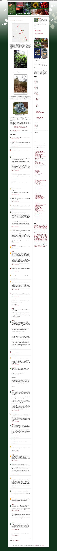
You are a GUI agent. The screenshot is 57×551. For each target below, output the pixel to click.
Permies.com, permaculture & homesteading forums (40, 161)
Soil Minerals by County (38, 195)
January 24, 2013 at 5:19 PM (15, 501)
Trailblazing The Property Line (18, 126)
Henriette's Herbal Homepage (38, 208)
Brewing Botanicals (37, 203)
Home (9, 15)
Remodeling (20, 15)
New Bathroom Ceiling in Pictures (40, 116)
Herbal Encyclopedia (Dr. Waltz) (39, 210)
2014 (35, 92)
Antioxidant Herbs (37, 202)
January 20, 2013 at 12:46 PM (15, 374)
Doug (12, 454)
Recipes (23, 15)
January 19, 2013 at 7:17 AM (15, 194)
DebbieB (13, 267)
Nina (12, 251)
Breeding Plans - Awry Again (39, 117)
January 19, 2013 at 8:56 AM (15, 226)
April (36, 104)
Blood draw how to (37, 181)
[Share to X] (25, 130)
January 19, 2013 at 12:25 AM (15, 138)
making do (46, 240)
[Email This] (23, 130)
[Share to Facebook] (26, 130)
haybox (43, 238)
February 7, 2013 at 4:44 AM (15, 529)
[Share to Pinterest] (27, 130)
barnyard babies (44, 229)
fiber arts (43, 235)
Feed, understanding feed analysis (39, 186)
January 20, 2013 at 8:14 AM (15, 364)
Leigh (15, 127)
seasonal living (44, 242)
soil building (44, 243)
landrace (40, 240)
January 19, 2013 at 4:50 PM (15, 296)
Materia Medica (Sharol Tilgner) (39, 213)
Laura (12, 439)
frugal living (45, 236)
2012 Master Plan (22, 42)
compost (38, 233)
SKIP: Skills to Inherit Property (39, 163)
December (37, 94)
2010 (35, 125)
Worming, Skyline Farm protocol (39, 198)
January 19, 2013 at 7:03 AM (15, 178)
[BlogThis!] (24, 130)
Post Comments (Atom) (16, 540)
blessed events (39, 230)
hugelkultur (46, 238)
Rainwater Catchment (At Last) (40, 118)
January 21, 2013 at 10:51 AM (15, 443)
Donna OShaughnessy (14, 350)
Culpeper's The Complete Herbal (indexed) (40, 204)
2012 (35, 122)
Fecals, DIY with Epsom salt (38, 184)
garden (37, 237)
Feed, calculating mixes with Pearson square (40, 185)
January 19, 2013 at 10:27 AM (15, 264)
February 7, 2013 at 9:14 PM (15, 535)
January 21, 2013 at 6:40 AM (15, 421)
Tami (12, 187)
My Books (43, 15)
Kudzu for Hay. (20, 168)
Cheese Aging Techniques (38, 174)
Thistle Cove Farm (14, 413)
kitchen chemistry (42, 239)
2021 (35, 83)
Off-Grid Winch (37, 159)
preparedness (36, 241)
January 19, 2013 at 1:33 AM (15, 146)
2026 (35, 77)
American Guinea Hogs (43, 225)
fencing (12, 131)
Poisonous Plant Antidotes (38, 194)
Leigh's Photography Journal (39, 33)
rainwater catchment (37, 242)
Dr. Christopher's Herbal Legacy (39, 205)
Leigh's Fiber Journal (38, 30)
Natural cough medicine (38, 216)
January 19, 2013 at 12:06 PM (15, 271)
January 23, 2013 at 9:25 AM (15, 487)
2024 (35, 80)
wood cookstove (44, 245)
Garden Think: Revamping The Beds (40, 108)
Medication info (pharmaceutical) (39, 192)
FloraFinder (36, 153)
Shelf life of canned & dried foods (39, 176)
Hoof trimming (37, 187)
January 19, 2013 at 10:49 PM (15, 354)
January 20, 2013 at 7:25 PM (15, 387)
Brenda (13, 280)
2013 (35, 93)
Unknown (13, 445)
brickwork (39, 231)
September (37, 98)
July (36, 100)
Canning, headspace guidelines (39, 173)
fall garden (44, 234)
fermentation (39, 235)
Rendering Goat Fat (38, 110)
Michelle (13, 367)
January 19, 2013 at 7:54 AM (15, 201)
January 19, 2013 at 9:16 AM (15, 242)
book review (44, 230)
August (37, 99)
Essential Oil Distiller (37, 206)
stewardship (45, 244)
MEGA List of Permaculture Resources (40, 158)
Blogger (43, 545)
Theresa (13, 197)
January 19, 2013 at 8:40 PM (15, 317)
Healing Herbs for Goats (38, 207)
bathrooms (35, 229)
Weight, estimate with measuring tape (39, 197)
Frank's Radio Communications (39, 154)
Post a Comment (13, 537)
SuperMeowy (40, 228)
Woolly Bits (13, 229)
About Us (12, 15)
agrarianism (44, 228)
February (37, 106)
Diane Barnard (14, 356)
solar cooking (36, 244)
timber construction (37, 245)
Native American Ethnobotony (39, 215)
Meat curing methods (37, 175)
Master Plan (16, 15)
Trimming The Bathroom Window (40, 112)
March (37, 105)
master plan (37, 241)
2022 (35, 82)
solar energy (41, 244)
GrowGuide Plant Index (38, 155)
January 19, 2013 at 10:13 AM (15, 248)
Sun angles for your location (38, 166)
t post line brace (19, 516)
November (37, 95)
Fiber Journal (26, 15)
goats (14, 131)
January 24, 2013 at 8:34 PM (15, 510)
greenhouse (38, 238)
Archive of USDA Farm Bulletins (39, 151)
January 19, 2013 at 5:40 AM (15, 170)
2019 (35, 86)
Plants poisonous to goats (38, 193)
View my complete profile (37, 26)
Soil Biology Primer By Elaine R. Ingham (40, 165)
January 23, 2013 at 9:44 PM (15, 494)
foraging (41, 236)
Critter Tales (35, 226)
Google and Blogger (39, 146)
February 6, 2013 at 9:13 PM (15, 519)
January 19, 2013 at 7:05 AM (15, 184)
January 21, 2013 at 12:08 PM (15, 460)
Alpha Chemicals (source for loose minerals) (40, 180)
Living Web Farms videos (38, 157)
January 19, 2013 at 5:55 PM (15, 305)
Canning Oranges (37, 172)
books (35, 231)
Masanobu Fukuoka (39, 227)
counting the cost (42, 233)
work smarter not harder (41, 246)
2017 (35, 88)
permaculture (44, 241)
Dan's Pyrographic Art (38, 15)
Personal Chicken (38, 111)
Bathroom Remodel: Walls (39, 119)
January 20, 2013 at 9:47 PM (15, 410)
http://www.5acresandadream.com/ (22, 127)
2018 (35, 87)
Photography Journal (32, 15)
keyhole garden (37, 239)
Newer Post (11, 538)
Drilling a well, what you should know (40, 152)
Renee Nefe (13, 245)
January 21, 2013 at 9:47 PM (15, 474)
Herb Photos (36, 209)
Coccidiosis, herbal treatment (38, 183)
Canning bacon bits (37, 171)
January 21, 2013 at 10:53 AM (15, 451)
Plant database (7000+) (38, 162)
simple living (39, 243)
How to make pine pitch (38, 212)
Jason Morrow (36, 545)
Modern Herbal (37, 214)
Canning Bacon (37, 170)
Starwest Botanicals (37, 221)
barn (40, 229)
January (37, 107)
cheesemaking (36, 232)
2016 (35, 89)
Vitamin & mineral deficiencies (39, 196)
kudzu (16, 131)
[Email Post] (22, 130)
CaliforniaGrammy (14, 148)
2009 (35, 126)
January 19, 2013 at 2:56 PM (15, 289)
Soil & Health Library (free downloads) (40, 164)
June (36, 101)
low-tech (43, 240)
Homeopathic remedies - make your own (40, 211)
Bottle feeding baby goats (38, 182)
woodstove (35, 246)
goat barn (42, 237)
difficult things (38, 234)
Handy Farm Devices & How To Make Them (40, 156)
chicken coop (42, 232)
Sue (12, 308)
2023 (35, 81)
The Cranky (13, 141)
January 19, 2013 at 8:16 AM (15, 208)
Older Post (29, 538)
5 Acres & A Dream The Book (38, 224)
